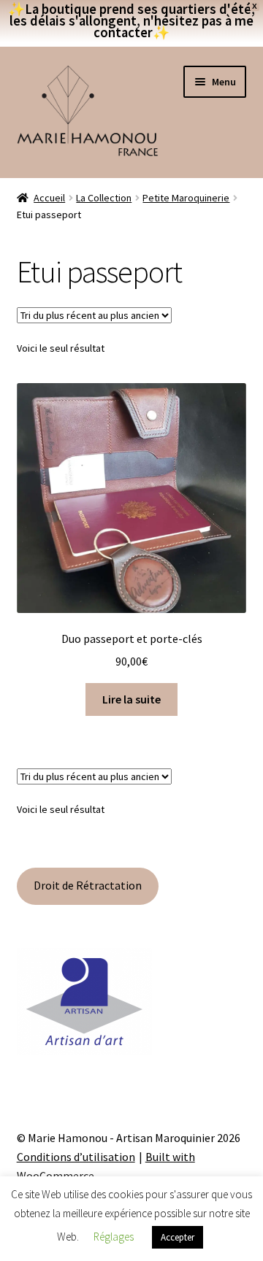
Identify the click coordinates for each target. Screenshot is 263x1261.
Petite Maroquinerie (185, 197)
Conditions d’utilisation (76, 1156)
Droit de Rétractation (88, 885)
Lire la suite (131, 699)
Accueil (49, 197)
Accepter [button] (177, 1237)
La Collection (104, 197)
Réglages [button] (114, 1236)
